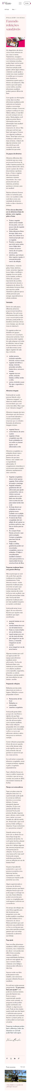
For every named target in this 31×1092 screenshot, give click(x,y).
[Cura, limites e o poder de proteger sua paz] (15, 1076)
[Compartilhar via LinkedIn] (14, 1058)
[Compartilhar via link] (18, 1058)
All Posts (7, 9)
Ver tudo (23, 1067)
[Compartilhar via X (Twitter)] (11, 1058)
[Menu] (20, 3)
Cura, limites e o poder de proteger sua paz (15, 1086)
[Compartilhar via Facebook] (7, 1058)
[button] (30, 3)
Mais (13, 9)
